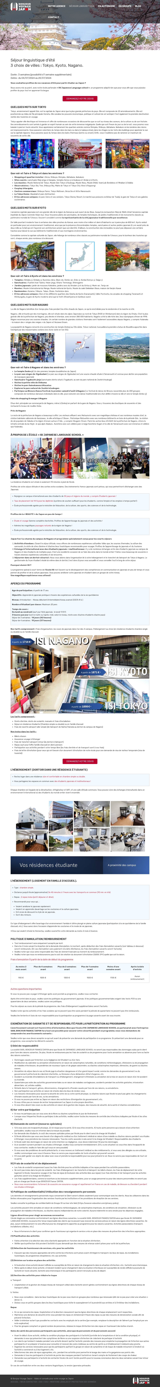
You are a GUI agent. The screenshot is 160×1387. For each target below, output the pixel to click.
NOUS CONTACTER (28, 1382)
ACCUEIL (14, 1382)
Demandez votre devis (80, 98)
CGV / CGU (43, 1382)
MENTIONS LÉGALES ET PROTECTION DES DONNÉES (73, 1382)
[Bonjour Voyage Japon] (21, 6)
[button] (81, 6)
